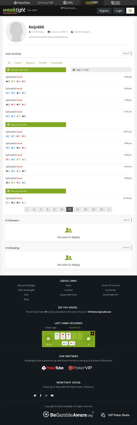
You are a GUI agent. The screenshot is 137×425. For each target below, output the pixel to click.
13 (85, 209)
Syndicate (110, 290)
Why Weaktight (26, 290)
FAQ (26, 294)
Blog (26, 299)
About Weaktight (26, 285)
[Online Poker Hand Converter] (92, 2)
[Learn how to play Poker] (45, 2)
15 (101, 209)
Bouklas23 (74, 327)
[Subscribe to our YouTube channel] (52, 395)
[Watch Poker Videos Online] (22, 2)
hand (19, 76)
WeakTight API (110, 294)
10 (61, 209)
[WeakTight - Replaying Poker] (14, 10)
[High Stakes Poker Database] (115, 2)
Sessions (30, 62)
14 (93, 209)
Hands (18, 62)
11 (69, 209)
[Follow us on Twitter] (35, 395)
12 (77, 209)
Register (104, 10)
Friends (43, 62)
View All (126, 53)
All (9, 62)
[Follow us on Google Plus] (46, 395)
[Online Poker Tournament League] (68, 2)
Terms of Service (111, 285)
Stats (68, 285)
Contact (68, 290)
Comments (56, 62)
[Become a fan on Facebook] (41, 395)
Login (119, 10)
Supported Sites (68, 294)
